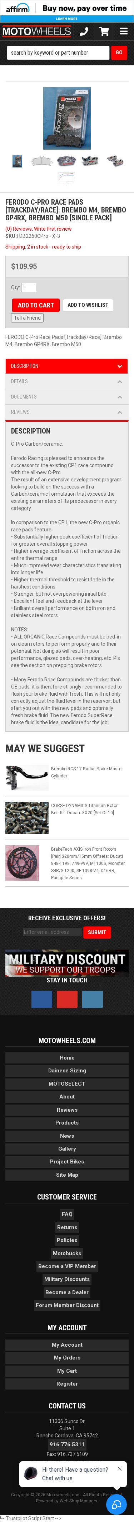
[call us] (84, 31)
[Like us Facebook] (41, 999)
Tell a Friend (27, 318)
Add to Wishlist (88, 305)
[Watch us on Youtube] (67, 999)
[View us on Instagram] (92, 999)
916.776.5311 (67, 1444)
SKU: (11, 236)
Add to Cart (36, 305)
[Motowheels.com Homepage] (37, 31)
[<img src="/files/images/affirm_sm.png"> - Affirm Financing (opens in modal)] (67, 11)
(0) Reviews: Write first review (38, 229)
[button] (67, 53)
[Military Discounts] (67, 963)
